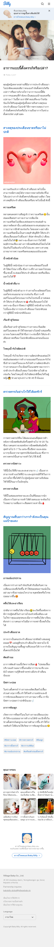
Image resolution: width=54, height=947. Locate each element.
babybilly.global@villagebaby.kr (17, 890)
